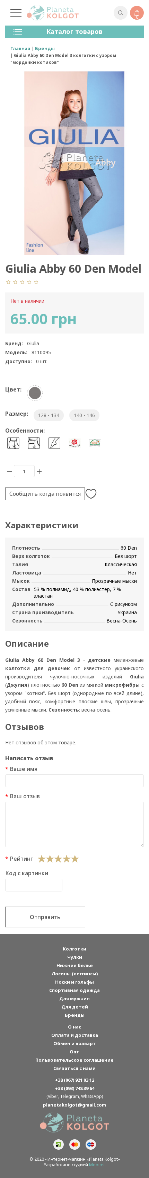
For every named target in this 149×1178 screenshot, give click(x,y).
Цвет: (13, 389)
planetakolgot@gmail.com (74, 1105)
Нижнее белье (74, 965)
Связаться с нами (74, 1068)
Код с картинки (26, 873)
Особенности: (25, 430)
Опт (74, 1052)
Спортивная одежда (74, 990)
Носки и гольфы (74, 982)
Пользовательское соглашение (74, 1060)
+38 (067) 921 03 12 (74, 1080)
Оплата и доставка (74, 1035)
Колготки (74, 949)
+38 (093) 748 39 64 (74, 1088)
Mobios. (97, 1165)
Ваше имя (23, 769)
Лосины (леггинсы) (75, 974)
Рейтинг (21, 858)
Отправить (45, 917)
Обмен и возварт (74, 1043)
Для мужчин (74, 998)
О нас (74, 1027)
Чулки (74, 957)
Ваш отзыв (25, 796)
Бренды (75, 1015)
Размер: (16, 413)
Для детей (74, 1007)
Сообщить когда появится (45, 494)
